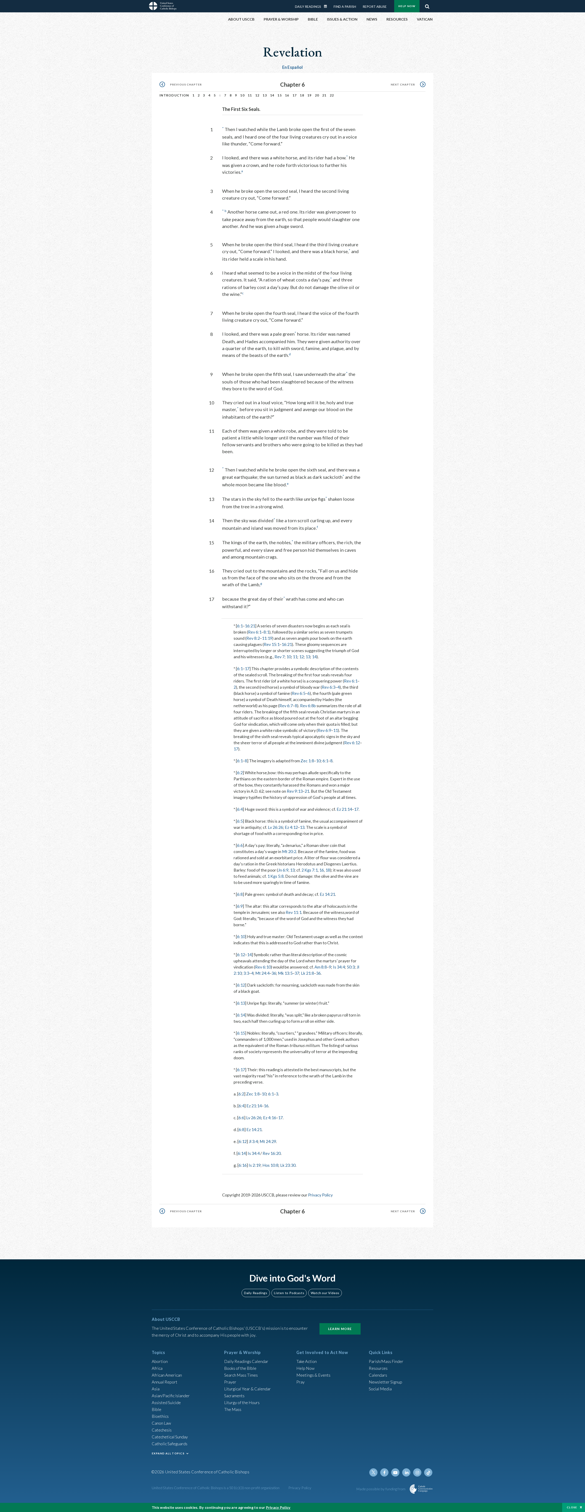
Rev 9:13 (295, 791)
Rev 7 (279, 656)
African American (167, 1375)
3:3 (246, 973)
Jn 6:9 (283, 869)
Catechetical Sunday (170, 1436)
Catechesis (162, 1429)
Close (572, 1507)
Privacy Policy (320, 1194)
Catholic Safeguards (169, 1443)
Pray (300, 1381)
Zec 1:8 (307, 760)
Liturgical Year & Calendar (247, 1388)
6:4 (240, 809)
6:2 (240, 772)
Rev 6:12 (352, 742)
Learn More (340, 1329)
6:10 (241, 936)
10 (242, 95)
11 (250, 95)
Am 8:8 (320, 966)
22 (332, 95)
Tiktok (428, 1472)
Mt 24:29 (268, 1141)
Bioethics (160, 1416)
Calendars (378, 1375)
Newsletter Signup (385, 1381)
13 (265, 95)
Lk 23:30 (287, 1165)
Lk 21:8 (307, 973)
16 (287, 95)
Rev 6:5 (298, 693)
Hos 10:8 (270, 1165)
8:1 (266, 631)
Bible (156, 1409)
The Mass (232, 1409)
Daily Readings (308, 6)
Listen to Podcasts (289, 1293)
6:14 (241, 1014)
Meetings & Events (313, 1375)
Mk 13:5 (285, 973)
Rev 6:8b (308, 705)
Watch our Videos (325, 1293)
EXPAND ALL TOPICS (168, 1453)
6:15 (241, 1033)
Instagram (417, 1472)
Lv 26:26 (275, 827)
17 (294, 95)
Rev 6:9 (324, 730)
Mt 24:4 (262, 973)
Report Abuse (375, 6)
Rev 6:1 (254, 631)
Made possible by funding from (381, 1489)
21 (324, 95)
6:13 (241, 1003)
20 (317, 95)
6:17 (241, 1069)
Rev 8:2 (253, 638)
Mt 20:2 (289, 851)
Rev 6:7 (286, 705)
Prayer (230, 1381)
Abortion (160, 1361)
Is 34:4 (339, 966)
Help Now (406, 6)
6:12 (241, 954)
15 (279, 95)
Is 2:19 (255, 1165)
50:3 (351, 966)
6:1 (240, 625)
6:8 (240, 894)
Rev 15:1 (271, 644)
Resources (378, 1368)
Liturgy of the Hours (242, 1402)
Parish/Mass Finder (386, 1361)
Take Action (306, 1361)
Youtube (395, 1472)
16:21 (250, 625)
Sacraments (234, 1395)
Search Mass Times (241, 1375)
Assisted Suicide (166, 1402)
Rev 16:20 (272, 1153)
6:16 (243, 1165)
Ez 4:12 (291, 827)
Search (427, 5)
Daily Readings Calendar (327, 6)
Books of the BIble (240, 1368)
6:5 (240, 821)
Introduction (174, 95)
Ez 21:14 (344, 809)
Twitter (373, 1472)
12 (257, 95)
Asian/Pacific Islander (171, 1395)
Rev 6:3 (328, 687)
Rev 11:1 (293, 912)
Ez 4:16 (269, 1117)
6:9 (240, 906)
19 (309, 95)
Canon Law (161, 1423)
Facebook (384, 1472)
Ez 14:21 (327, 894)
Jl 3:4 (253, 1141)
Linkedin (406, 1472)
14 (272, 95)
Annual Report (164, 1381)
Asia (156, 1388)
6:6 (240, 845)
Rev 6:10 (263, 966)
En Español (292, 67)
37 (297, 973)
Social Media (380, 1388)
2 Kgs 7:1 (309, 869)
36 (273, 973)
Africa (157, 1368)
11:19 (267, 638)
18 (302, 95)
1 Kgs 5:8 (275, 876)
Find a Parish (345, 6)
